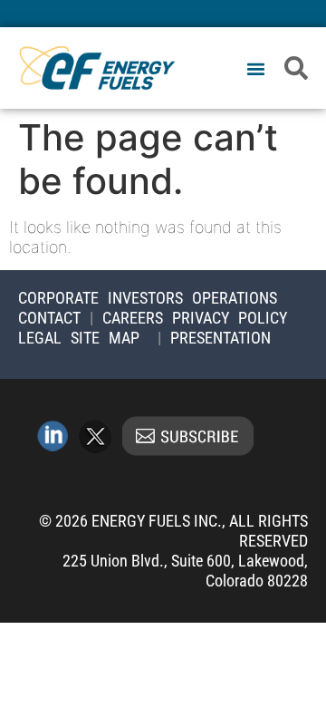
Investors (145, 297)
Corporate (58, 297)
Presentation (220, 337)
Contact (49, 317)
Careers (132, 317)
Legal (40, 337)
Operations (234, 297)
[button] (255, 69)
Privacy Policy (229, 317)
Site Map (105, 337)
